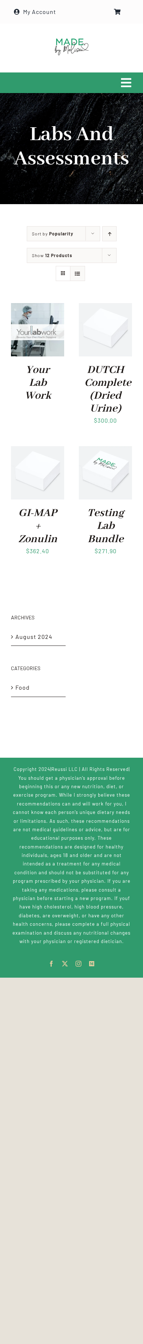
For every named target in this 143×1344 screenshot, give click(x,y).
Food (22, 687)
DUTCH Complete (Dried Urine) (107, 389)
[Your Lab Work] (37, 308)
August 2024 (33, 636)
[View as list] (77, 273)
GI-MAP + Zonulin (37, 526)
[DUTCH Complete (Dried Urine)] (105, 308)
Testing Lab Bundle (105, 526)
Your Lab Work (38, 383)
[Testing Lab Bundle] (105, 451)
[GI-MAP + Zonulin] (37, 451)
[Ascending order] (109, 233)
